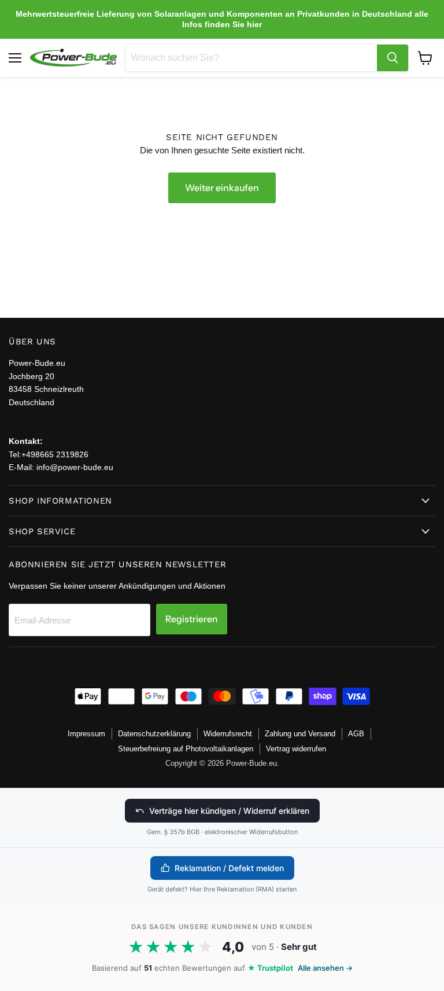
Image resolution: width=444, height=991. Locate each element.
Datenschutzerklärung (154, 733)
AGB (356, 733)
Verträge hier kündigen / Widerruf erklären (229, 811)
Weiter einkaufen (222, 187)
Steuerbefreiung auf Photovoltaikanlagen (185, 748)
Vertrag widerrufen (296, 748)
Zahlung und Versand (300, 733)
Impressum (86, 733)
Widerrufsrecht (228, 733)
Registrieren (191, 619)
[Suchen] (392, 58)
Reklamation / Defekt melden (229, 868)
